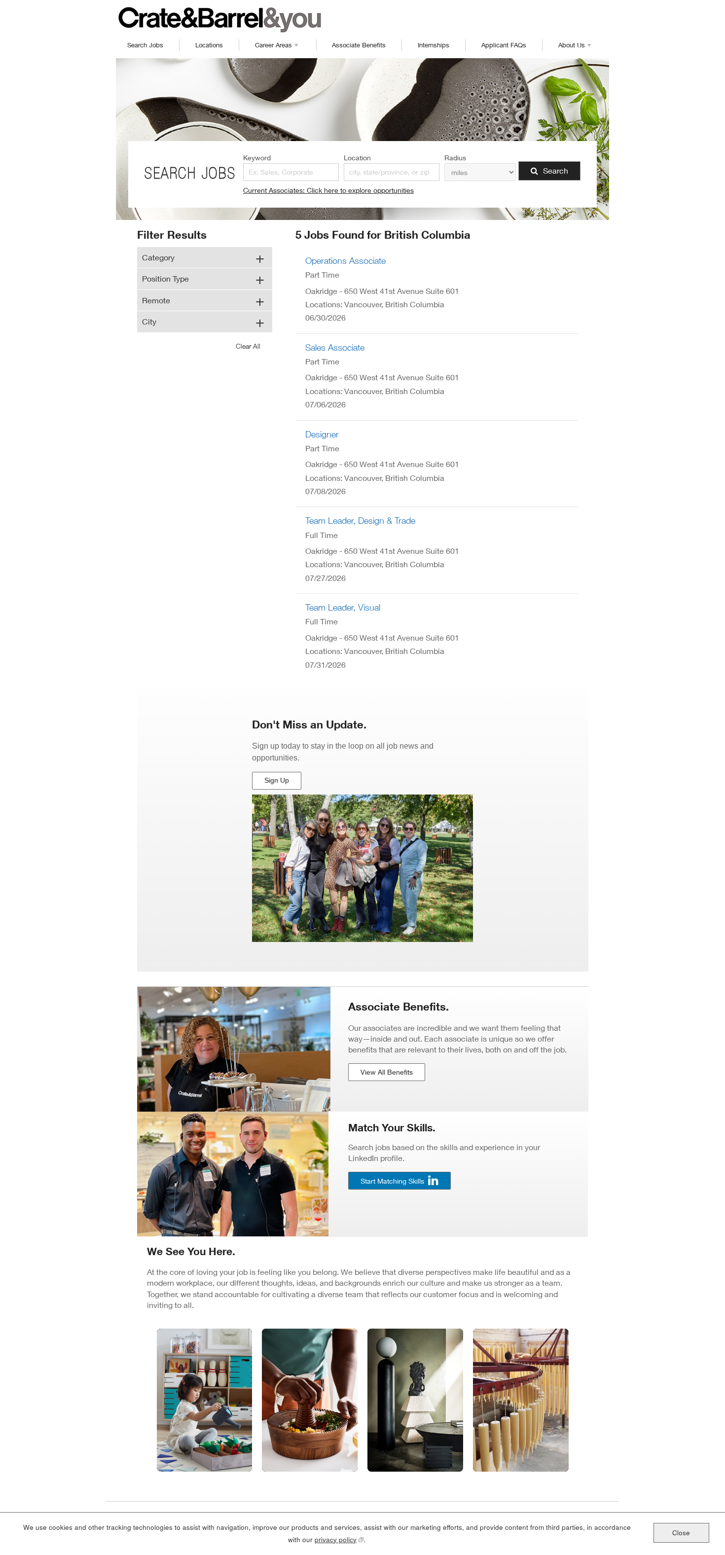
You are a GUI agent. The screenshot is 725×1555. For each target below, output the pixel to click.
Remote (156, 300)
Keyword (257, 157)
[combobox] (391, 172)
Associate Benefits (359, 45)
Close (681, 1532)
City (149, 321)
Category (158, 257)
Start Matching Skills (392, 1180)
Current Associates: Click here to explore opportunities (328, 190)
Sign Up (277, 783)
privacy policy (339, 1539)
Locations (209, 45)
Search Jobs (145, 45)
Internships (433, 45)
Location (357, 157)
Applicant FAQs (503, 45)
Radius (455, 157)
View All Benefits (387, 1072)
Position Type (165, 278)
